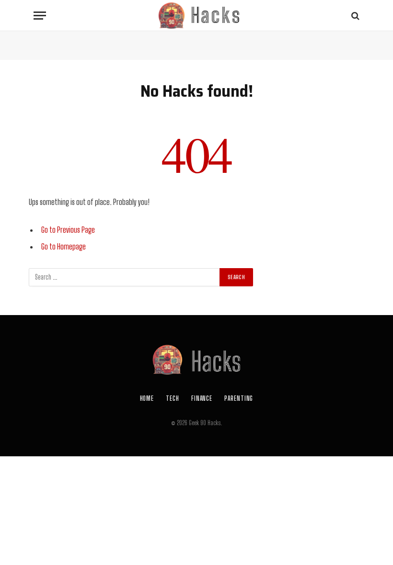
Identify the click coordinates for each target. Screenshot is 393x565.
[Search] (354, 15)
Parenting (238, 398)
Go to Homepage (63, 246)
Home (147, 398)
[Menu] (40, 15)
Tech (172, 398)
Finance (201, 398)
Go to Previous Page (68, 230)
